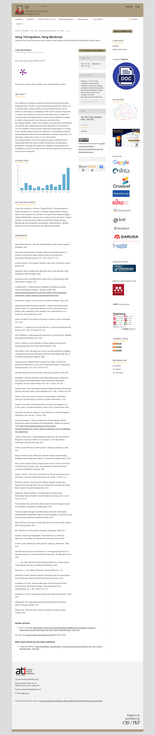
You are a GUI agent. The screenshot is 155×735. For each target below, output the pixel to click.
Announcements (66, 19)
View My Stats (123, 304)
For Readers (117, 366)
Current (19, 19)
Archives (30, 19)
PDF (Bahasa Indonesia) (92, 50)
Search (134, 19)
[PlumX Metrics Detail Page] (23, 72)
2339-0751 (25, 693)
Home (17, 31)
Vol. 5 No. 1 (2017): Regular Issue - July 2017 (47, 31)
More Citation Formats (90, 101)
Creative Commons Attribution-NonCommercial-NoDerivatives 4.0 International (70, 701)
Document (98, 19)
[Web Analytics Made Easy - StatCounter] (115, 304)
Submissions (83, 19)
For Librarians (118, 373)
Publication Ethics (46, 19)
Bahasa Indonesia (120, 49)
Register (129, 6)
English (116, 46)
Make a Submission (122, 31)
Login (137, 6)
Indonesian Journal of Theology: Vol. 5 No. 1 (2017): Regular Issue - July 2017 (50, 630)
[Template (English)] (126, 89)
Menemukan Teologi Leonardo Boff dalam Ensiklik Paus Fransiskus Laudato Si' (64, 628)
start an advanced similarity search (40, 635)
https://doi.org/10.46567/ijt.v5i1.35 (32, 61)
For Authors (117, 369)
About (20, 24)
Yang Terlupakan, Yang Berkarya (49, 646)
